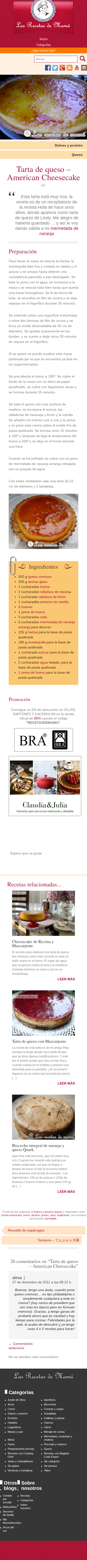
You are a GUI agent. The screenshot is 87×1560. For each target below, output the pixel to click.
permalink (51, 1218)
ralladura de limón (52, 597)
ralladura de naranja (55, 592)
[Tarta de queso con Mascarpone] (43, 1013)
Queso (77, 155)
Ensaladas (50, 1413)
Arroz (11, 1404)
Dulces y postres (69, 145)
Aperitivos (50, 1399)
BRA (37, 718)
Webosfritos (10, 1506)
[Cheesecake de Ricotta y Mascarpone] (43, 913)
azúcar (43, 652)
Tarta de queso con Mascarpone (39, 1040)
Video (47, 1470)
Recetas (25, 1495)
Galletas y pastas (54, 1418)
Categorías (43, 44)
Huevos (48, 1422)
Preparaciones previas (21, 1448)
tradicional (63, 1215)
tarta (53, 1215)
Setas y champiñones (20, 1461)
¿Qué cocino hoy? (43, 50)
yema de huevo (33, 612)
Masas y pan (15, 1431)
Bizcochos (50, 1404)
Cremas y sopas (54, 1409)
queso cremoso (40, 577)
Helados (12, 1422)
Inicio (44, 39)
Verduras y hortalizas (20, 1470)
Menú (11, 1439)
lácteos (35, 1215)
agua (44, 662)
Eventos (12, 1418)
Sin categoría (51, 1461)
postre (45, 1215)
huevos (26, 607)
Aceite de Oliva (16, 1399)
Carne (11, 1409)
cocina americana (11, 1215)
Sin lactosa (50, 1465)
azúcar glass (37, 582)
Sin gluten (13, 1465)
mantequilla (37, 642)
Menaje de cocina (54, 1431)
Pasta (11, 1444)
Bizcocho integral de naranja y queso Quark (38, 1147)
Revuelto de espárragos (26, 1230)
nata (43, 617)
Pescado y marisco (55, 1444)
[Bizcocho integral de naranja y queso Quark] (43, 1117)
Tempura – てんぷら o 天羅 (58, 1240)
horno (26, 1215)
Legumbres (14, 1427)
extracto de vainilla (54, 602)
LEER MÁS (66, 979)
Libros (47, 1427)
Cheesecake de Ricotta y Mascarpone (33, 943)
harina (45, 587)
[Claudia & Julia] (45, 815)
